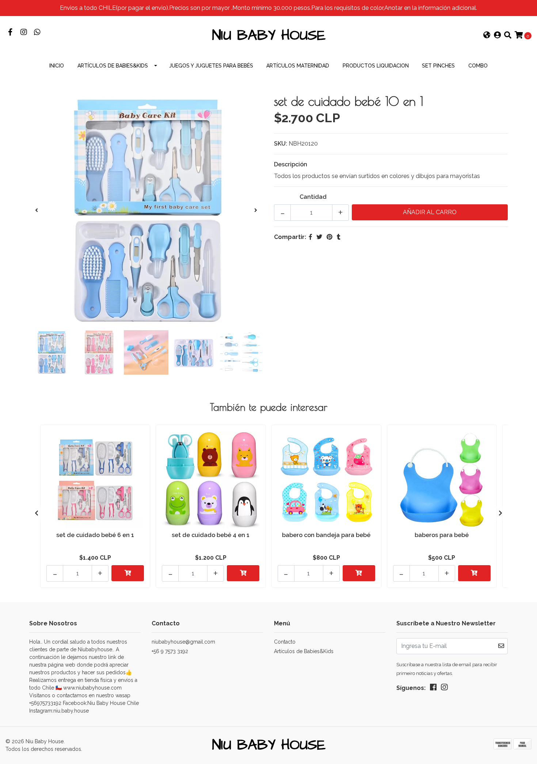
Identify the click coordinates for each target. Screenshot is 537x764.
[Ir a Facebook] (10, 32)
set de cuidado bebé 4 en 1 (211, 535)
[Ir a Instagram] (23, 32)
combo (478, 66)
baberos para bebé (442, 535)
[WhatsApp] (37, 32)
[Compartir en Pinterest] (329, 237)
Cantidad (313, 196)
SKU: (280, 143)
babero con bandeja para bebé (326, 535)
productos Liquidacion (376, 66)
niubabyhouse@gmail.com (183, 642)
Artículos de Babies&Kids (112, 66)
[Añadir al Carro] (127, 573)
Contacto (285, 642)
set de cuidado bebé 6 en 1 (95, 535)
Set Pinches (438, 66)
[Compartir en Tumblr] (338, 237)
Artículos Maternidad (297, 66)
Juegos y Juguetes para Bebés (211, 66)
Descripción (290, 164)
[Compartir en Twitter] (319, 237)
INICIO (56, 66)
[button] (486, 35)
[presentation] (36, 210)
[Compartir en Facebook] (310, 237)
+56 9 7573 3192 (170, 651)
